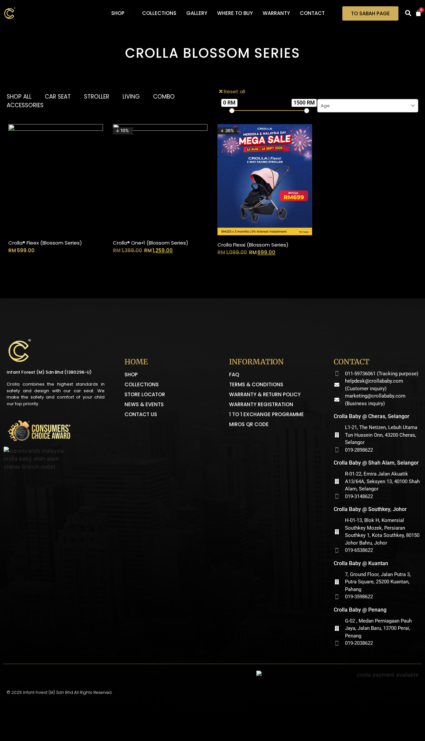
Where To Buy (235, 13)
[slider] (231, 110)
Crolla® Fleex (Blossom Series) (45, 242)
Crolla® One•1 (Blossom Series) (150, 242)
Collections (159, 13)
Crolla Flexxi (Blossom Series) (253, 244)
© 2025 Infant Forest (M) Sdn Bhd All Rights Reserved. (59, 692)
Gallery (196, 13)
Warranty (276, 13)
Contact (312, 13)
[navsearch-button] (408, 13)
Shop (118, 13)
